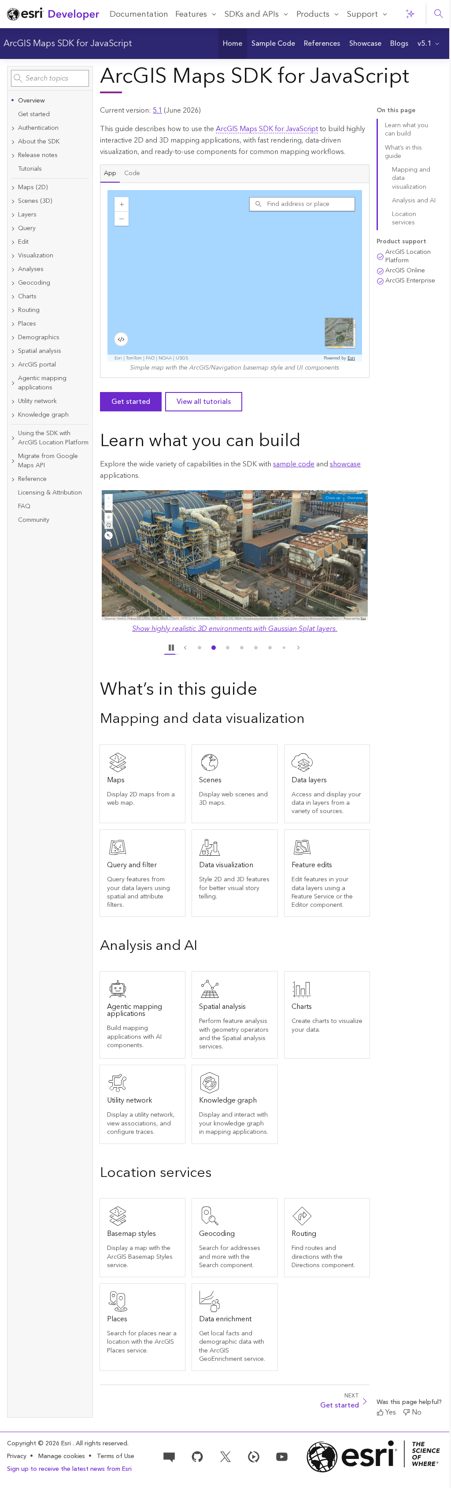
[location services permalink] (218, 1173)
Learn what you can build (406, 129)
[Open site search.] (438, 14)
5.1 (157, 110)
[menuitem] (232, 43)
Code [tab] (132, 173)
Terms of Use (115, 1456)
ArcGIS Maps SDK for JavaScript (68, 43)
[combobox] (50, 78)
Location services (404, 218)
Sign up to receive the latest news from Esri (69, 1469)
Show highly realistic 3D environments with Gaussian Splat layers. (234, 629)
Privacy (16, 1456)
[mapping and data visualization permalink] (311, 719)
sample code (293, 464)
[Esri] (373, 1456)
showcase (345, 464)
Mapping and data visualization (411, 178)
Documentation (139, 14)
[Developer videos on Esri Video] (253, 1456)
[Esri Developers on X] (225, 1456)
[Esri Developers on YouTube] (281, 1456)
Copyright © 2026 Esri (40, 1443)
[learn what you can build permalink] (307, 442)
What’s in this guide (403, 152)
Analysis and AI (414, 200)
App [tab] (110, 173)
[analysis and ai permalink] (204, 946)
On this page (396, 110)
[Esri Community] (169, 1456)
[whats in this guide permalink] (264, 690)
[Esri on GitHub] (197, 1456)
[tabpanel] (235, 280)
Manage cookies (61, 1456)
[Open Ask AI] (410, 14)
